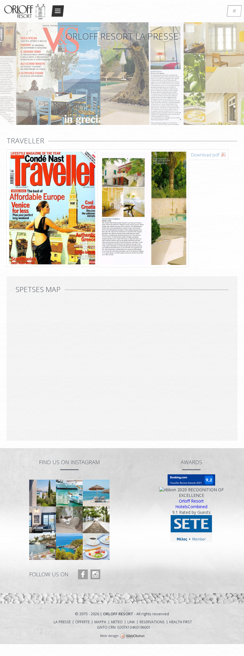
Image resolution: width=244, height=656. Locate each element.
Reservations (152, 622)
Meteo (117, 622)
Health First (180, 622)
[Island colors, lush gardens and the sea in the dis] (42, 493)
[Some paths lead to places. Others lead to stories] (96, 519)
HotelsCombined (191, 506)
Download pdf (205, 155)
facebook (83, 574)
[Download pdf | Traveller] (98, 208)
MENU (57, 11)
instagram (95, 574)
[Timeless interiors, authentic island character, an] (42, 519)
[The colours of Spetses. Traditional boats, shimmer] (69, 493)
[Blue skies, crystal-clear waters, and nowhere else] (96, 493)
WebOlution (132, 636)
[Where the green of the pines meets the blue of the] (69, 546)
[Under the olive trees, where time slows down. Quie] (69, 519)
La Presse (62, 622)
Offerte (82, 622)
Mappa (100, 622)
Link (131, 622)
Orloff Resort (191, 501)
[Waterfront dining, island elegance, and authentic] (42, 546)
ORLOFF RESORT (25, 14)
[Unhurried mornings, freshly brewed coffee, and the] (96, 546)
